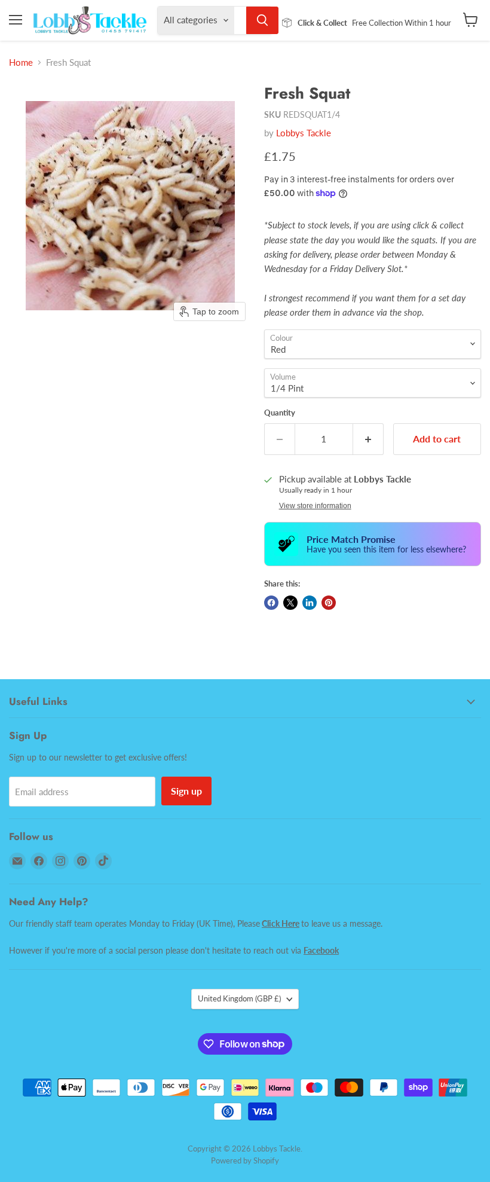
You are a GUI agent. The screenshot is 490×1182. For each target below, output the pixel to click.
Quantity (279, 412)
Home (21, 62)
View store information (315, 506)
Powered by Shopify (245, 1160)
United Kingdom (239, 998)
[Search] (262, 20)
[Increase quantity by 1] (368, 438)
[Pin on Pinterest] (328, 602)
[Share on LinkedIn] (309, 602)
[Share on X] (290, 602)
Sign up (186, 790)
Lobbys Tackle (303, 132)
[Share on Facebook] (271, 602)
